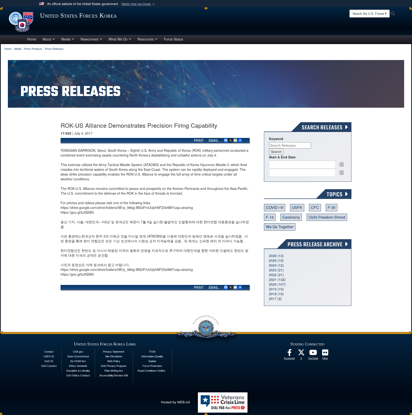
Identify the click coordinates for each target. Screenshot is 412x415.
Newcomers (89, 39)
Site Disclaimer (113, 356)
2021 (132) (277, 279)
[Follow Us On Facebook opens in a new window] (289, 354)
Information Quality (152, 356)
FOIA (152, 351)
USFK (297, 207)
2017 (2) (275, 298)
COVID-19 (274, 207)
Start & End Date (282, 157)
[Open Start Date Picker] (341, 164)
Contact (48, 351)
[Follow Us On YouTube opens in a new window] (313, 354)
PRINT (199, 140)
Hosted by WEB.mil (175, 402)
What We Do (118, 39)
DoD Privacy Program (113, 365)
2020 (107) (277, 284)
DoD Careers (49, 365)
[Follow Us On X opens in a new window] (301, 354)
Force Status (173, 39)
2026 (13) (276, 255)
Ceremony (291, 217)
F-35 (331, 207)
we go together (280, 226)
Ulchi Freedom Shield (327, 217)
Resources (146, 39)
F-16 (270, 217)
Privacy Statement (113, 351)
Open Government (78, 356)
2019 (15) (276, 289)
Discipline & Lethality (78, 370)
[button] (138, 3)
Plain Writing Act (113, 370)
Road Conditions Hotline (151, 370)
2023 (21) (276, 270)
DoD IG (49, 361)
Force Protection (152, 365)
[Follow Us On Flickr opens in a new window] (325, 354)
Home (31, 39)
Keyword (276, 138)
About (46, 39)
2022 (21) (276, 274)
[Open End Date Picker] (341, 172)
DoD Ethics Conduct (78, 375)
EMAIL (214, 140)
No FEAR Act (78, 361)
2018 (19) (276, 293)
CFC (315, 207)
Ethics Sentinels (78, 365)
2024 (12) (276, 265)
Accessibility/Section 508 (113, 375)
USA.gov (78, 351)
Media (66, 39)
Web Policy (113, 361)
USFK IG (49, 356)
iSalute (152, 361)
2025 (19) (276, 260)
